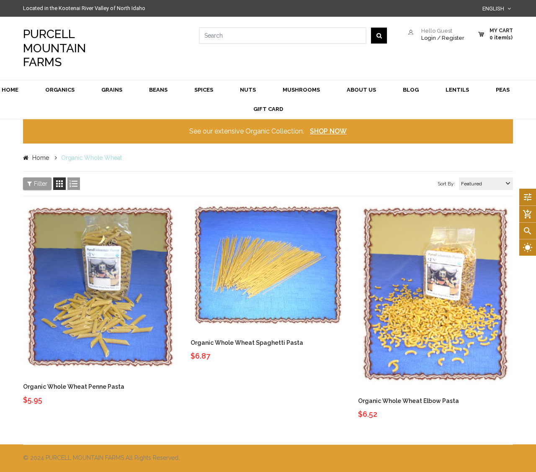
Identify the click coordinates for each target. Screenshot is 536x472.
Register (453, 38)
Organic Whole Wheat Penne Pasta (73, 386)
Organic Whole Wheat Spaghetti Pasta (247, 342)
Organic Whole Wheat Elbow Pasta (408, 401)
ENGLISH (493, 8)
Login (428, 38)
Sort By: (446, 184)
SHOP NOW (328, 131)
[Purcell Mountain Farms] (393, 458)
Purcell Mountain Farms (54, 48)
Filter (40, 183)
